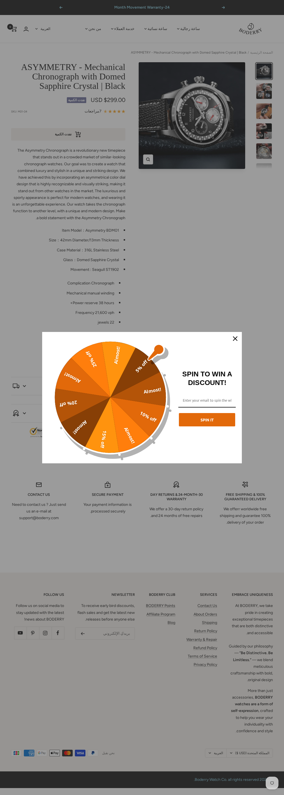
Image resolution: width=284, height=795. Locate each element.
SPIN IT (207, 419)
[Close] (235, 338)
